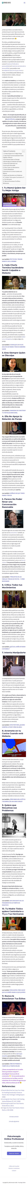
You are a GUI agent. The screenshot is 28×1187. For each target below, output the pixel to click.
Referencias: (6, 183)
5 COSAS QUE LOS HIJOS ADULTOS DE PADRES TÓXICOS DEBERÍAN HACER (13, 347)
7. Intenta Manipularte (8, 169)
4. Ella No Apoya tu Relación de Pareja (12, 161)
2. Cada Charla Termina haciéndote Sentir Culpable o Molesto (13, 156)
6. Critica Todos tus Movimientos (11, 167)
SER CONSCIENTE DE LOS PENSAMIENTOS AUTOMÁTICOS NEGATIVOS (13, 903)
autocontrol (13, 532)
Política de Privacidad (14, 1166)
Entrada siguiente (14, 1121)
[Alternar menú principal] (25, 3)
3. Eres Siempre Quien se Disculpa (11, 159)
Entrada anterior (14, 1117)
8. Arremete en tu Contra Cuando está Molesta (12, 172)
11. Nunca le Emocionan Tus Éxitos (11, 181)
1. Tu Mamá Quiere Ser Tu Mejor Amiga (12, 153)
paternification (11, 119)
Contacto (14, 1170)
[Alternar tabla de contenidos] (22, 151)
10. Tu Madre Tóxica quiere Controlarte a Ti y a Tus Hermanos (13, 178)
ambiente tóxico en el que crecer (13, 70)
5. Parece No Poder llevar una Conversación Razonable (10, 164)
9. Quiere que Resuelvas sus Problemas (12, 175)
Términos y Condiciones (14, 1168)
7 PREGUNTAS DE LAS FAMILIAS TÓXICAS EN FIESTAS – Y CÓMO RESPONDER (13, 579)
